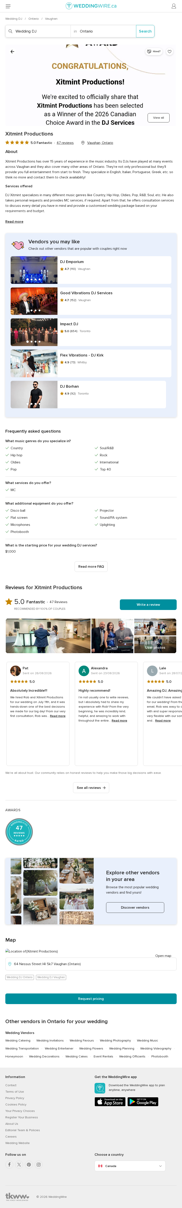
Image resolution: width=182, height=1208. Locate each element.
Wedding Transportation (22, 1048)
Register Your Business (21, 1117)
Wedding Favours (82, 1040)
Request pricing (91, 999)
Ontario (34, 19)
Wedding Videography (155, 1048)
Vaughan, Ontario (100, 143)
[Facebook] (9, 1165)
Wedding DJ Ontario (20, 977)
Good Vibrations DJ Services (86, 292)
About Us (11, 1124)
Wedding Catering (17, 1040)
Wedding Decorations (44, 1056)
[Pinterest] (29, 1165)
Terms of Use (14, 1092)
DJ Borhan (69, 386)
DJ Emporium (72, 261)
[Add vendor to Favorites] (169, 51)
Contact (10, 1085)
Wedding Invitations (50, 1040)
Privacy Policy (14, 1098)
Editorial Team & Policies (22, 1130)
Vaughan (51, 19)
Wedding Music (147, 1040)
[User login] (174, 6)
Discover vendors (135, 907)
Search (145, 31)
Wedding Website (17, 1143)
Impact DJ (69, 323)
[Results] (12, 51)
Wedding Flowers (91, 1048)
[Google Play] (142, 1105)
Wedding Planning (121, 1048)
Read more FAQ (91, 566)
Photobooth (159, 1056)
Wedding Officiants (132, 1056)
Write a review (148, 604)
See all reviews (89, 788)
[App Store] (110, 1105)
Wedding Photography (115, 1040)
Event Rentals (103, 1056)
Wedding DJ (14, 19)
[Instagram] (39, 1165)
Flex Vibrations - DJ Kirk (81, 355)
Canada (110, 1166)
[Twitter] (19, 1165)
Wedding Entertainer (59, 1048)
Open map (163, 956)
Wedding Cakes (76, 1056)
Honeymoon (14, 1056)
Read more (14, 221)
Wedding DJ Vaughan (51, 977)
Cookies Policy (15, 1104)
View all (158, 118)
